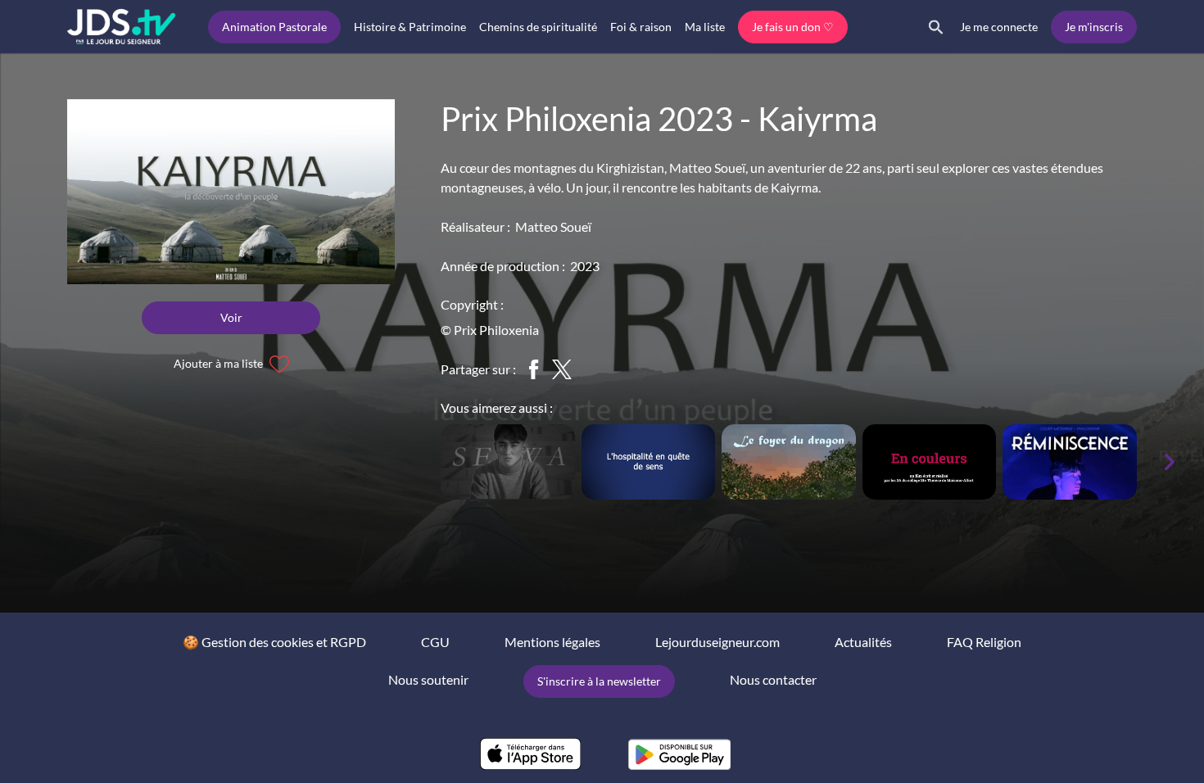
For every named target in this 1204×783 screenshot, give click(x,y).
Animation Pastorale (274, 27)
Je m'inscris (1094, 27)
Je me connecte (999, 27)
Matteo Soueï (553, 226)
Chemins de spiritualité (538, 27)
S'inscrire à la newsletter (599, 681)
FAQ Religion (984, 641)
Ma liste (705, 27)
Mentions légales (552, 641)
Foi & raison (641, 27)
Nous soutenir (428, 679)
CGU (435, 641)
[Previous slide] (418, 462)
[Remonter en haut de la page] (1128, 740)
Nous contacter (773, 679)
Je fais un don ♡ (793, 27)
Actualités (863, 641)
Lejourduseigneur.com (717, 641)
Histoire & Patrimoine (410, 27)
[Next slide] (1170, 462)
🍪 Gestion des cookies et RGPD (274, 641)
